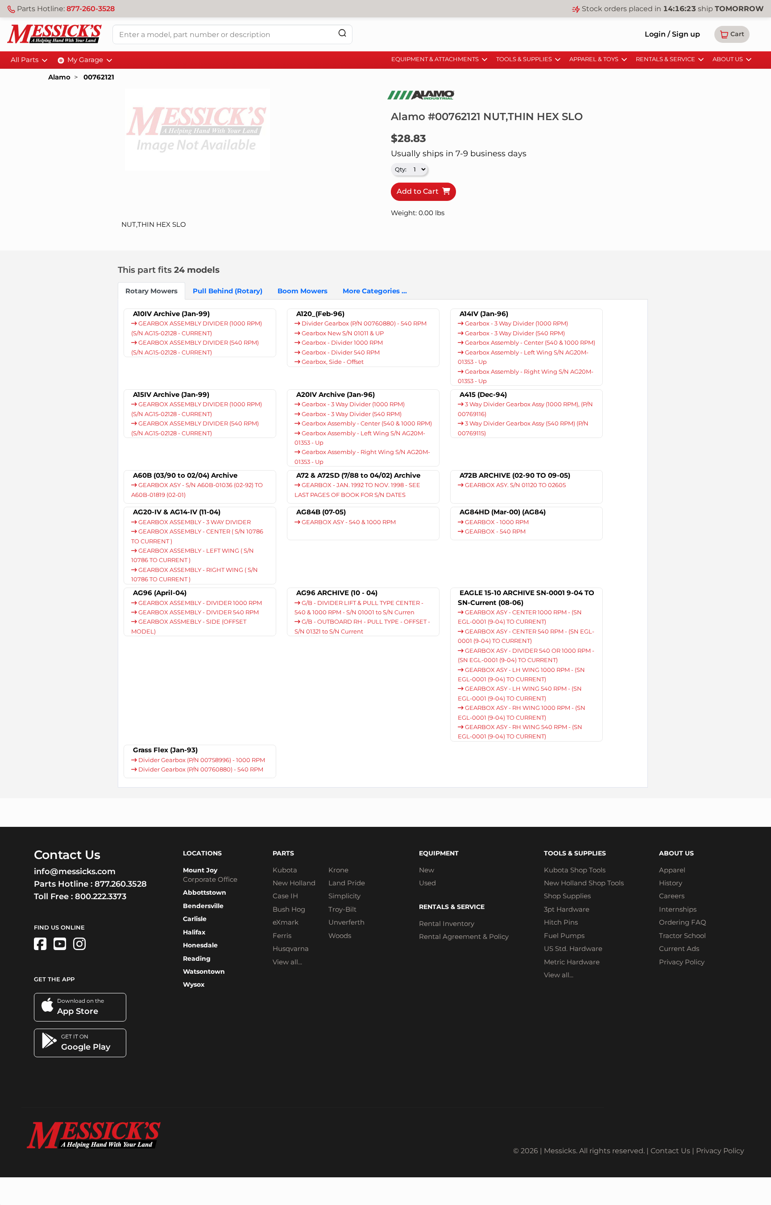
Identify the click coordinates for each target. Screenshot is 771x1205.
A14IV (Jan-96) (484, 313)
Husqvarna (291, 948)
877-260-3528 (90, 8)
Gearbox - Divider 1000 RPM (341, 342)
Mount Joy (200, 870)
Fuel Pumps (564, 935)
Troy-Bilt (342, 909)
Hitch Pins (561, 922)
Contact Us (670, 1151)
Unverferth (346, 922)
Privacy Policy (682, 962)
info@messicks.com (75, 871)
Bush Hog (289, 909)
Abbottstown (204, 892)
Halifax (194, 932)
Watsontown (204, 971)
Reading (197, 959)
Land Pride (346, 883)
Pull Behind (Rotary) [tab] (227, 291)
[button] (732, 34)
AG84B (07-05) (321, 512)
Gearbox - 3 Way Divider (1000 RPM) (516, 323)
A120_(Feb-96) (320, 313)
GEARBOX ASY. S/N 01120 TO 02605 (515, 485)
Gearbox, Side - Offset (332, 362)
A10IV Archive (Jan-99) (171, 313)
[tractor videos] (60, 944)
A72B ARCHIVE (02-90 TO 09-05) (515, 475)
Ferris (282, 935)
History (670, 883)
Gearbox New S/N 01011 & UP (342, 333)
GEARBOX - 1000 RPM (496, 522)
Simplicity (344, 896)
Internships (677, 909)
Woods (339, 935)
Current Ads (679, 948)
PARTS (283, 853)
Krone (338, 870)
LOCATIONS (202, 853)
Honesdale (200, 945)
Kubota (285, 870)
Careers (671, 896)
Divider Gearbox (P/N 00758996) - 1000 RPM (201, 760)
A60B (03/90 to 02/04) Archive (185, 475)
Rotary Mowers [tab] (151, 291)
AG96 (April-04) (160, 592)
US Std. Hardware (573, 948)
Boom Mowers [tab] (302, 291)
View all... (287, 962)
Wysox (193, 984)
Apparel (672, 870)
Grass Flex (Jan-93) (165, 750)
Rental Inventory (446, 923)
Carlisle (195, 919)
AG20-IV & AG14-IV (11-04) (176, 512)
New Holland (294, 883)
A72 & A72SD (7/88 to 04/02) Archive (358, 475)
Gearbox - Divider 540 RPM (340, 352)
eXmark (285, 922)
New (426, 870)
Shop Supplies (567, 896)
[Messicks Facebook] (40, 944)
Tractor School (682, 935)
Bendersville (203, 906)
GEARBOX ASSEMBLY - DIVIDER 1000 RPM (199, 603)
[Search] (342, 33)
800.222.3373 (100, 896)
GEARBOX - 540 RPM (495, 531)
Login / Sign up (672, 34)
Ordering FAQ (682, 922)
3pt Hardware (566, 909)
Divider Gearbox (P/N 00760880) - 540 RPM (363, 323)
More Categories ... (375, 291)
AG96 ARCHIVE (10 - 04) (336, 592)
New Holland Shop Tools (584, 883)
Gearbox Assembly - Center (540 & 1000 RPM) (529, 342)
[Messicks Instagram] (79, 944)
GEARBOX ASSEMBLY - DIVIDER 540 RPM (198, 612)
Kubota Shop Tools (574, 870)
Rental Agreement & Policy (464, 936)
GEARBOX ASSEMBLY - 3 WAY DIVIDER (194, 522)
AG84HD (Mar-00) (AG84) (503, 512)
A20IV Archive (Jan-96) (335, 394)
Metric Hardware (572, 962)
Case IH (285, 896)
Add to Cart (419, 191)
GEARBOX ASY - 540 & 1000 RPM (348, 522)
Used (427, 883)
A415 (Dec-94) (483, 394)
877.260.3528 (121, 884)
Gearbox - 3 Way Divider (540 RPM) (514, 333)
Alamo (59, 77)
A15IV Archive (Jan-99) (171, 394)
